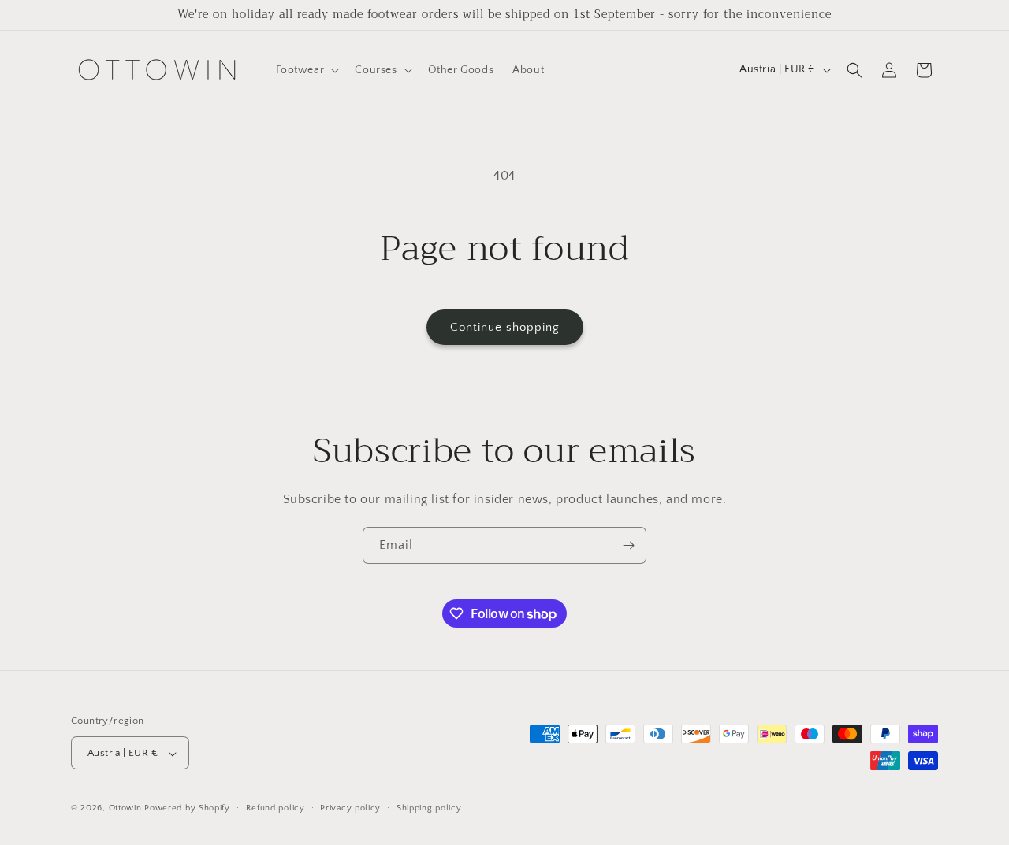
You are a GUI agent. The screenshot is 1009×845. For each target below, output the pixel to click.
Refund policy (275, 808)
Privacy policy (350, 808)
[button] (306, 70)
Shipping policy (429, 808)
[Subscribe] (628, 545)
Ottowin (125, 808)
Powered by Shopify (187, 808)
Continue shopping (505, 327)
